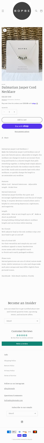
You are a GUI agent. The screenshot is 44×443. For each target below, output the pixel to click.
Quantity (5, 107)
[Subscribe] (37, 321)
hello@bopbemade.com (13, 400)
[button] (2, 10)
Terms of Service (10, 375)
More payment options (22, 131)
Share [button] (6, 138)
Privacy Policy (9, 370)
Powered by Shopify (26, 439)
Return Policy (9, 365)
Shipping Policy (10, 360)
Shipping (4, 99)
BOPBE (18, 439)
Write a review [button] (22, 344)
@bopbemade (9, 388)
